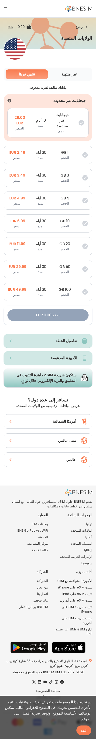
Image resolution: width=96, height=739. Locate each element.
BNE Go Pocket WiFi (32, 530)
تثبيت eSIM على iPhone (75, 587)
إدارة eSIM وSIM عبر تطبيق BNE (73, 631)
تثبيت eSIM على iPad (77, 594)
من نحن (42, 587)
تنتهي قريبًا (27, 74)
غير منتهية (69, 74)
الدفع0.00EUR (48, 315)
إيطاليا (88, 550)
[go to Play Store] (29, 647)
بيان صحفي (40, 600)
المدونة (43, 537)
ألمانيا (88, 537)
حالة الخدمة (40, 550)
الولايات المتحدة (81, 530)
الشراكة (42, 580)
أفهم (83, 730)
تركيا (89, 524)
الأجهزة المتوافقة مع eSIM (74, 580)
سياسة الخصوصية (48, 690)
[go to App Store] (69, 647)
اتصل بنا (42, 594)
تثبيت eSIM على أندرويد (76, 600)
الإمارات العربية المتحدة (76, 556)
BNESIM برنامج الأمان (33, 607)
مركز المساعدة (37, 543)
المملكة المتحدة (81, 543)
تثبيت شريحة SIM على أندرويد (77, 620)
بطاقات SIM (40, 524)
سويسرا (86, 563)
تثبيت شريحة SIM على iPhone (77, 609)
